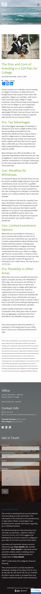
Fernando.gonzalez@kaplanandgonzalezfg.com (20, 414)
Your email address (15, 453)
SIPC (8, 549)
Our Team (19, 19)
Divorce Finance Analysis (11, 28)
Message (12, 468)
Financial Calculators (10, 38)
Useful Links (27, 38)
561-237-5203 (17, 422)
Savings (12, 80)
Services (5, 24)
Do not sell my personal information (23, 540)
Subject (11, 461)
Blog (4, 42)
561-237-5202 (21, 419)
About (4, 15)
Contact (5, 47)
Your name (13, 445)
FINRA (4, 549)
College (6, 80)
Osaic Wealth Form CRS (10, 509)
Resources (6, 33)
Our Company (7, 19)
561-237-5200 (8, 412)
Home (4, 10)
